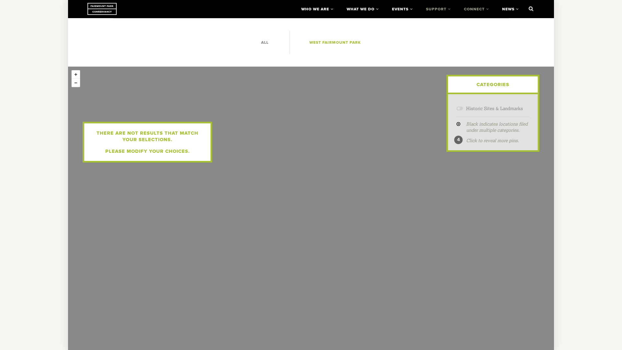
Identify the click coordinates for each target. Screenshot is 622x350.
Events (400, 9)
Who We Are (315, 9)
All (265, 42)
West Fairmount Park (335, 42)
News (508, 9)
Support (436, 9)
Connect (474, 9)
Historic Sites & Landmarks (494, 108)
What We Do (360, 9)
